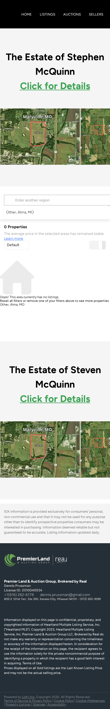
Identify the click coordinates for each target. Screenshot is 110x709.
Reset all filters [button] (11, 301)
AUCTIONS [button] (72, 14)
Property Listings (18, 704)
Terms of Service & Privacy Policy (28, 701)
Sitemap (39, 704)
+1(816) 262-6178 (19, 594)
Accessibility (57, 704)
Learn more (13, 238)
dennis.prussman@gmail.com (65, 594)
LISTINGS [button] (47, 14)
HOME (26, 14)
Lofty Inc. (28, 697)
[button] (10, 200)
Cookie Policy (64, 701)
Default (13, 245)
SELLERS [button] (96, 14)
